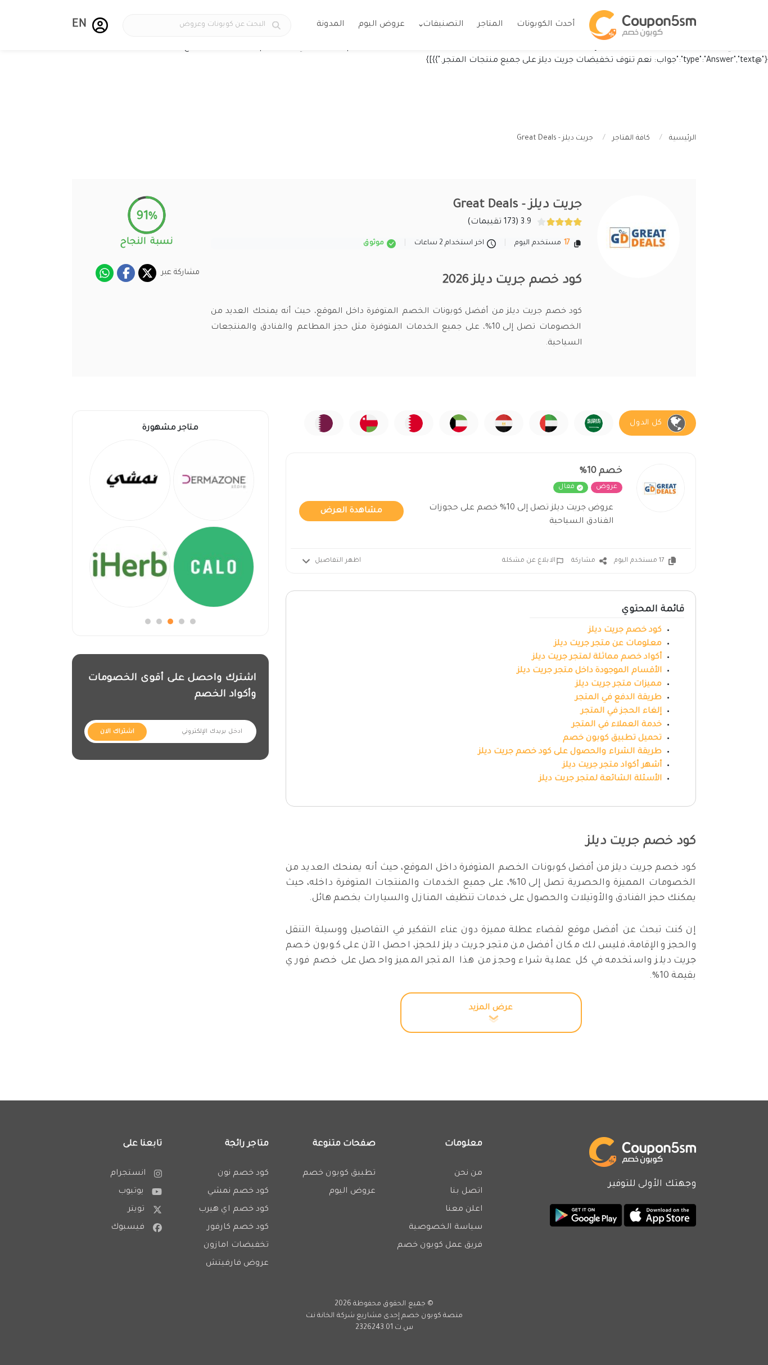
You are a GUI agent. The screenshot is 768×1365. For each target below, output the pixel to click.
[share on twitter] (147, 273)
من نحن (468, 1173)
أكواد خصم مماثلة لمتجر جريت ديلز (597, 657)
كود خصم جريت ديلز (624, 630)
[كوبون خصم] (642, 25)
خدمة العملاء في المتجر (617, 725)
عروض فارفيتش (237, 1263)
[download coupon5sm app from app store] (659, 1216)
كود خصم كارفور (238, 1227)
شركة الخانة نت (330, 1316)
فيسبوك (127, 1227)
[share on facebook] (126, 273)
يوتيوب (130, 1191)
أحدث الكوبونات (546, 24)
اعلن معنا (463, 1209)
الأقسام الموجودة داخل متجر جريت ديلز (589, 670)
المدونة (330, 24)
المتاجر (490, 24)
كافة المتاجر (631, 138)
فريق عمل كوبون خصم (439, 1245)
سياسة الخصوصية (445, 1227)
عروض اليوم (381, 24)
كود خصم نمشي (238, 1191)
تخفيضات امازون (236, 1245)
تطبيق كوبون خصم (339, 1173)
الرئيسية (682, 138)
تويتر (136, 1209)
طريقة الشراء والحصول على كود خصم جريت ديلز (570, 752)
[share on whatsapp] (105, 273)
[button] (100, 25)
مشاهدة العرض (351, 511)
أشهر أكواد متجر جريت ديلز (612, 765)
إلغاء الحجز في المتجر (621, 711)
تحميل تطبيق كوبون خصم (611, 738)
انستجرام (128, 1173)
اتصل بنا (466, 1191)
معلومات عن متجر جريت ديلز (608, 643)
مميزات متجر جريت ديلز (617, 684)
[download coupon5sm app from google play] (586, 1216)
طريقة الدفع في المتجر (618, 697)
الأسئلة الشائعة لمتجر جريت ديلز (600, 779)
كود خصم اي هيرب (233, 1209)
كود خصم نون (243, 1173)
